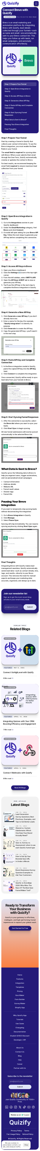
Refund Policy (27, 1134)
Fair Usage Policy (13, 1134)
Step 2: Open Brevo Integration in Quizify (18, 90)
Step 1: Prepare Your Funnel (15, 84)
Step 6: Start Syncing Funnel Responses (16, 113)
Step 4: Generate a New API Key (17, 101)
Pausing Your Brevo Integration (17, 124)
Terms (26, 1131)
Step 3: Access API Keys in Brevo (17, 96)
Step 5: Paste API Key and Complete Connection (19, 106)
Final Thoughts (10, 129)
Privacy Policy (16, 1131)
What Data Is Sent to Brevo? (16, 120)
